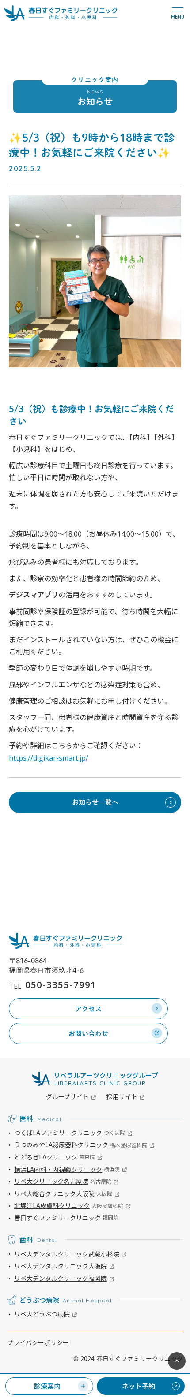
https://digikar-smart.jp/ (48, 758)
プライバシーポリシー (38, 1342)
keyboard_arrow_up (176, 1361)
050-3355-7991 (60, 985)
